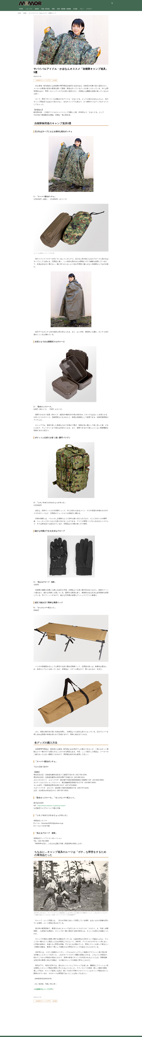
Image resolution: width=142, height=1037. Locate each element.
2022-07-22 (37, 76)
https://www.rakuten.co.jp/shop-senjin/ (51, 805)
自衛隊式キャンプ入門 (43, 989)
